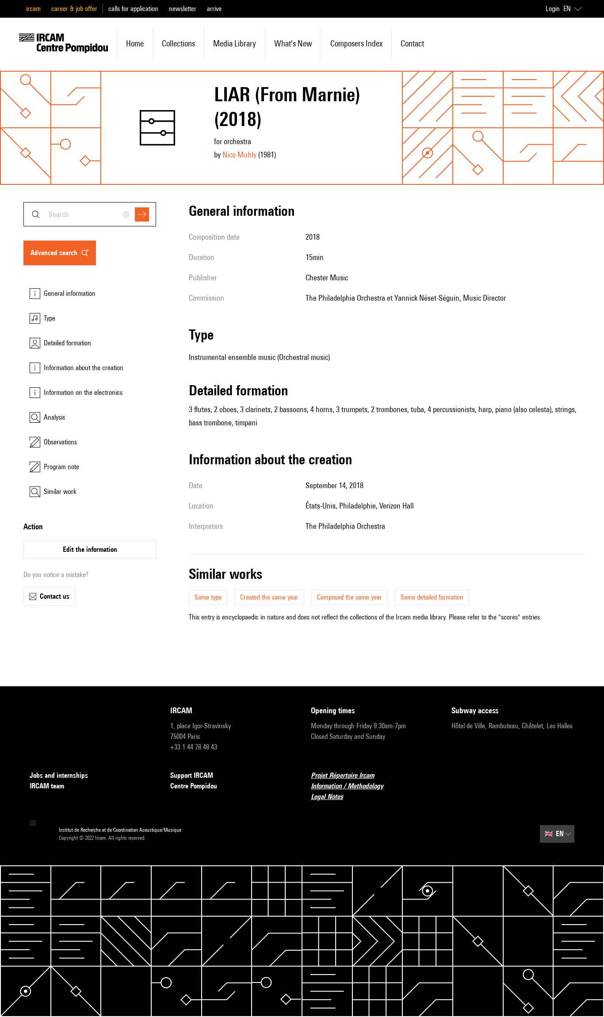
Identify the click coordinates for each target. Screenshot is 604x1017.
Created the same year (269, 597)
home (135, 43)
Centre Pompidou (193, 786)
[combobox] (89, 214)
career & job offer (74, 8)
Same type (208, 597)
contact (412, 43)
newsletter (182, 8)
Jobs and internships (59, 775)
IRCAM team (47, 786)
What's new (293, 43)
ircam (33, 8)
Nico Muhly (239, 154)
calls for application (133, 8)
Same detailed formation (432, 597)
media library (234, 43)
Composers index (356, 43)
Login (553, 8)
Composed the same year (349, 597)
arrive (214, 8)
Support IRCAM (191, 775)
